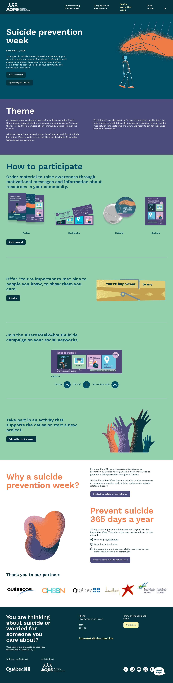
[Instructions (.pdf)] (115, 384)
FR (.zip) (58, 384)
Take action (150, 7)
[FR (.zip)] (67, 384)
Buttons (119, 233)
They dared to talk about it (101, 7)
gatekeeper (112, 539)
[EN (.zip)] (86, 384)
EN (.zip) (77, 384)
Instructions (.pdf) (101, 384)
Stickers (155, 233)
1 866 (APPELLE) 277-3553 (91, 619)
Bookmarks (74, 233)
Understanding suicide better (72, 7)
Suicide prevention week (125, 7)
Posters (26, 233)
